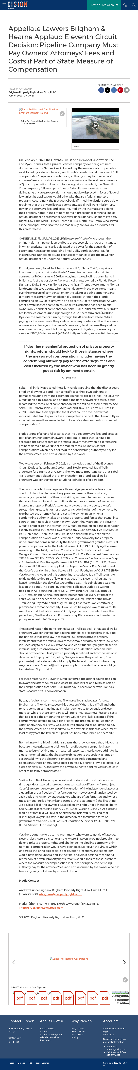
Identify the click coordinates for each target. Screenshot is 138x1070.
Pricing (75, 1037)
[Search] (133, 5)
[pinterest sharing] (120, 90)
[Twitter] (10, 1042)
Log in (106, 1031)
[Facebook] (13, 1042)
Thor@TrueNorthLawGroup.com (41, 907)
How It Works (78, 1031)
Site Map (21, 1063)
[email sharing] (127, 90)
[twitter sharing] (107, 90)
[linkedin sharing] (114, 90)
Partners (44, 1031)
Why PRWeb (78, 1028)
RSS (30, 1063)
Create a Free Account (104, 5)
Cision (121, 1063)
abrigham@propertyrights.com (60, 894)
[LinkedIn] (18, 1042)
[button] (42, 111)
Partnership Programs (51, 1034)
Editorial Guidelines (49, 1037)
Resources (45, 1040)
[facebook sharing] (101, 90)
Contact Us (14, 1038)
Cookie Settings (42, 1063)
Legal (12, 1063)
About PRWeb (47, 1028)
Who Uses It (77, 1034)
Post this (71, 378)
